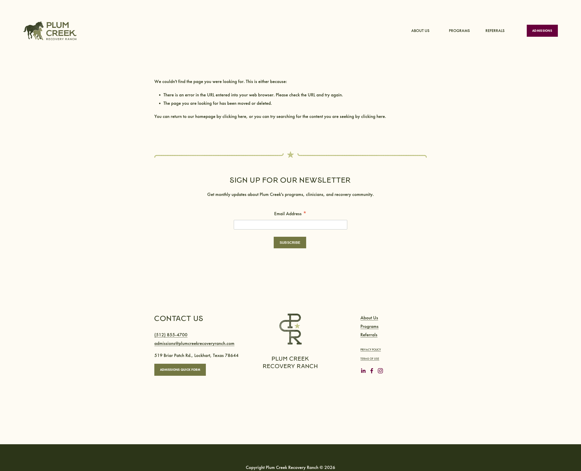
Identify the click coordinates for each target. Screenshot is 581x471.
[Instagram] (380, 370)
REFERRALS (495, 30)
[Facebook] (371, 370)
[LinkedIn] (363, 370)
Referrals (368, 335)
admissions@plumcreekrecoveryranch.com (194, 343)
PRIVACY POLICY (370, 349)
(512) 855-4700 (170, 335)
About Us (369, 318)
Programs (369, 326)
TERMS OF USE (369, 358)
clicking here (234, 116)
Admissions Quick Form (180, 370)
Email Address (290, 214)
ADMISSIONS (542, 31)
